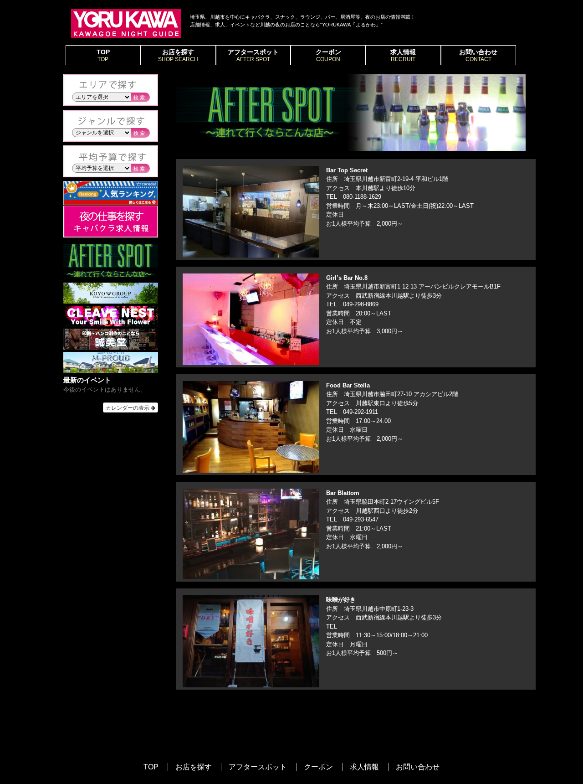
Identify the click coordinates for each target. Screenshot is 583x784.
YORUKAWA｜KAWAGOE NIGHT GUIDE (126, 23)
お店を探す (178, 55)
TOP (103, 55)
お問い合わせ (478, 55)
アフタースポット (253, 55)
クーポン (328, 55)
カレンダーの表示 (128, 407)
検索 (139, 97)
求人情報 (403, 55)
